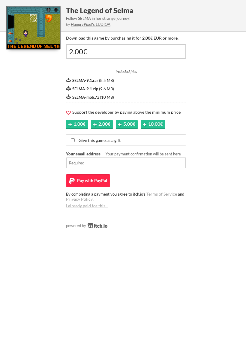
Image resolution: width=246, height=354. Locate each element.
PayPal (91, 180)
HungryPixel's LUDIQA (90, 24)
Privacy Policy (79, 199)
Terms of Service (161, 193)
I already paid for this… (87, 205)
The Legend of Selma (100, 10)
